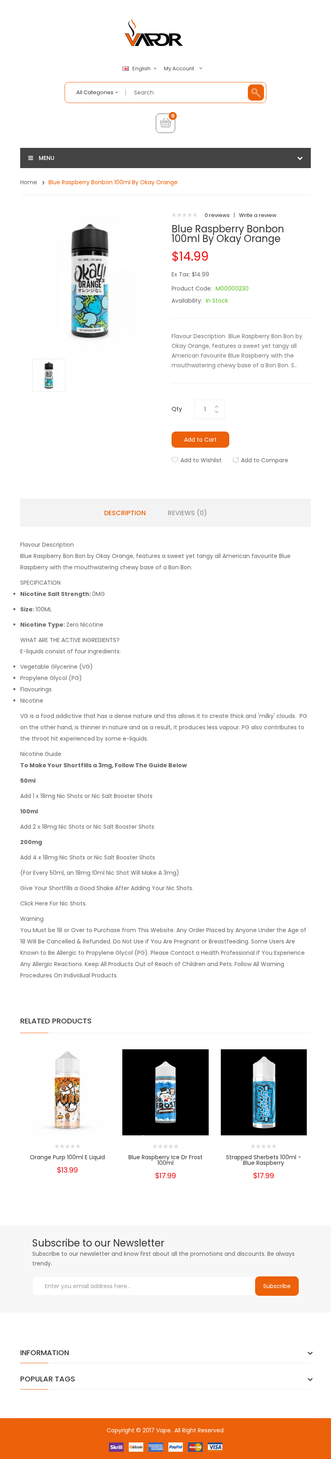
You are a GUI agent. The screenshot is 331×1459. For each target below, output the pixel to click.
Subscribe (277, 1286)
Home (28, 182)
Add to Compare (264, 460)
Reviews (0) (187, 513)
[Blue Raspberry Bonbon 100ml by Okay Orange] (49, 375)
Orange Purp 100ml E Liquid (67, 1157)
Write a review (258, 215)
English (142, 68)
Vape (163, 1430)
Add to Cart (200, 440)
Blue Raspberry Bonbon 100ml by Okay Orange (113, 182)
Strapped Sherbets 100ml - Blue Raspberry (263, 1160)
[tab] (165, 544)
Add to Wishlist (201, 460)
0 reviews (217, 215)
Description (125, 513)
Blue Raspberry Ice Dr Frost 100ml (165, 1160)
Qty (177, 409)
